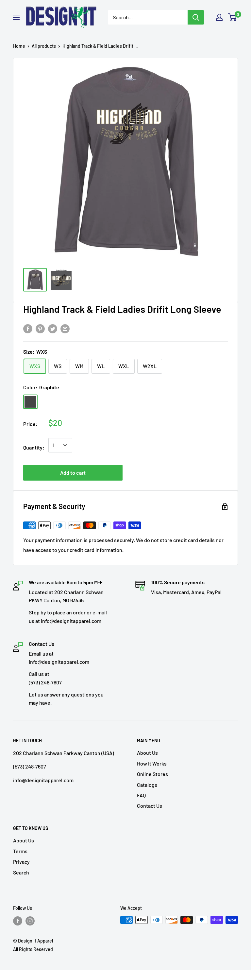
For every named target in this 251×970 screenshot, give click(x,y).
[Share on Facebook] (27, 328)
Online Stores (152, 774)
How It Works (152, 763)
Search (21, 872)
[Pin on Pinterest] (40, 328)
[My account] (219, 17)
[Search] (196, 17)
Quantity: (33, 447)
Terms (20, 851)
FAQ (141, 795)
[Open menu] (16, 17)
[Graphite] (30, 402)
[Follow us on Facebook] (17, 920)
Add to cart (73, 472)
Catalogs (147, 785)
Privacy (21, 861)
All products (44, 46)
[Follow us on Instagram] (30, 920)
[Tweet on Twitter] (52, 328)
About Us (147, 753)
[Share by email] (65, 328)
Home (19, 46)
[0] (232, 17)
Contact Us (149, 805)
